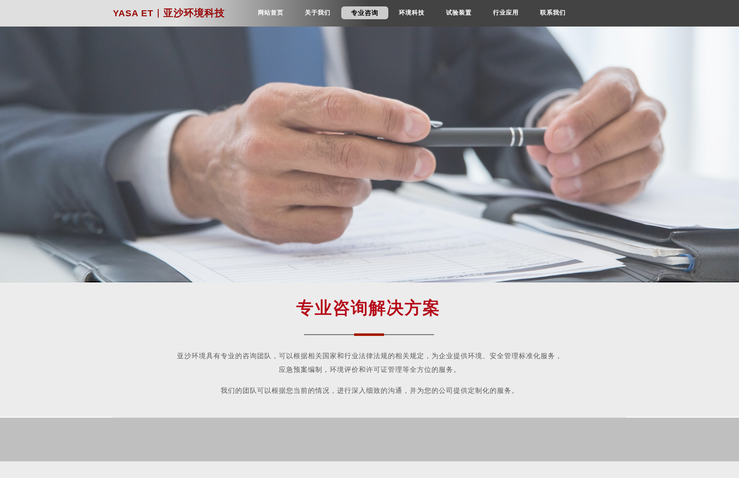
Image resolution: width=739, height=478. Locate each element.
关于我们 (318, 12)
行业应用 (506, 12)
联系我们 (553, 12)
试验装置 (459, 12)
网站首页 (271, 12)
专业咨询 (364, 12)
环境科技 (412, 12)
